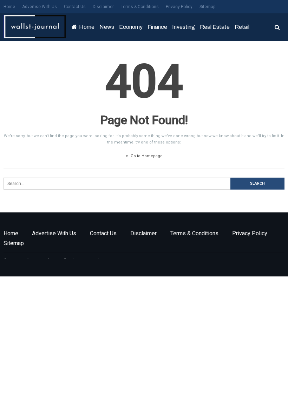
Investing (183, 27)
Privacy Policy (179, 6)
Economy (131, 27)
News (106, 27)
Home (9, 6)
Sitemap (207, 6)
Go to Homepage (146, 156)
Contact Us (75, 6)
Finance (157, 27)
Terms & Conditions (140, 6)
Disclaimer (103, 6)
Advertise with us (39, 6)
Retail (242, 27)
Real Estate (215, 27)
